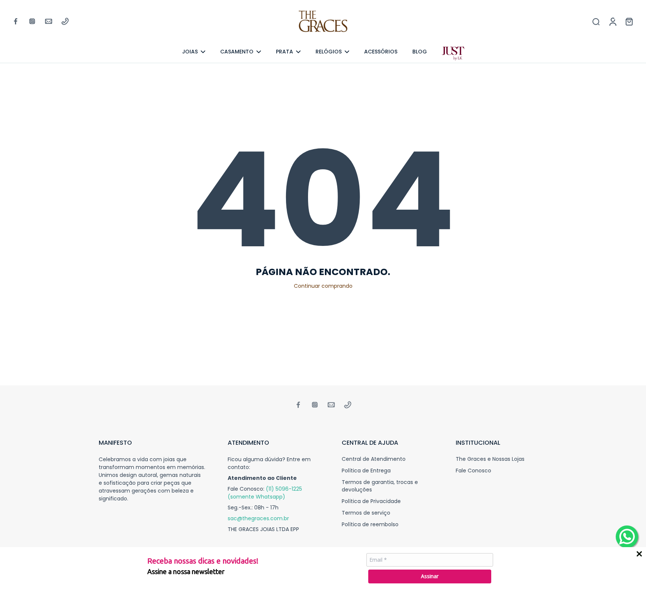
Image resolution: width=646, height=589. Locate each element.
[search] (596, 21)
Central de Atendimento (374, 459)
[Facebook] (15, 21)
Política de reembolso (370, 524)
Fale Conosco (473, 470)
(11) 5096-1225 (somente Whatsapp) (265, 492)
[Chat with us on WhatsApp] (627, 536)
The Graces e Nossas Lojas (490, 459)
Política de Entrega (366, 470)
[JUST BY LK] (453, 53)
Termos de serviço (366, 512)
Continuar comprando (323, 286)
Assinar (430, 576)
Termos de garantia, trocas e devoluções (380, 486)
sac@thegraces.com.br (258, 518)
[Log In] (612, 21)
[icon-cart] (629, 21)
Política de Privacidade (371, 501)
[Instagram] (32, 21)
